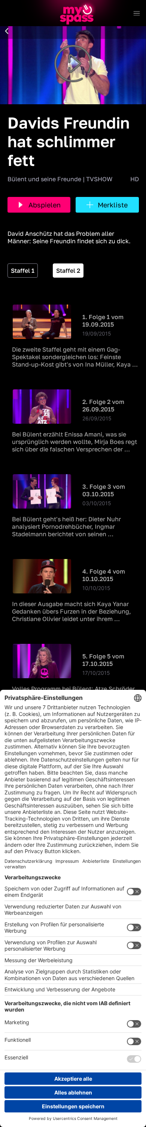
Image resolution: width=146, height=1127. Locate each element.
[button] (6, 31)
